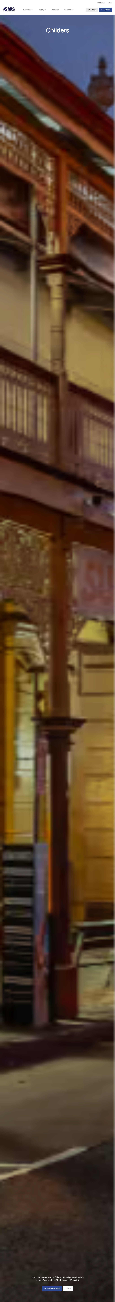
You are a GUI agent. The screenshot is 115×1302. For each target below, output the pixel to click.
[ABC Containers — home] (9, 9)
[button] (29, 10)
